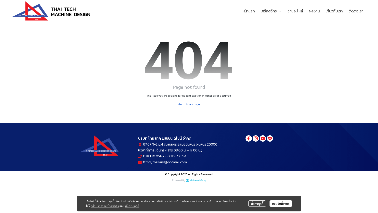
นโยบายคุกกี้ (132, 206)
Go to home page (189, 104)
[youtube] (263, 138)
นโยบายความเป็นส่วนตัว (105, 206)
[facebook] (249, 138)
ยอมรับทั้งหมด (281, 203)
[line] (270, 138)
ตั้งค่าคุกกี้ (257, 203)
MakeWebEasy (198, 180)
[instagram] (256, 138)
